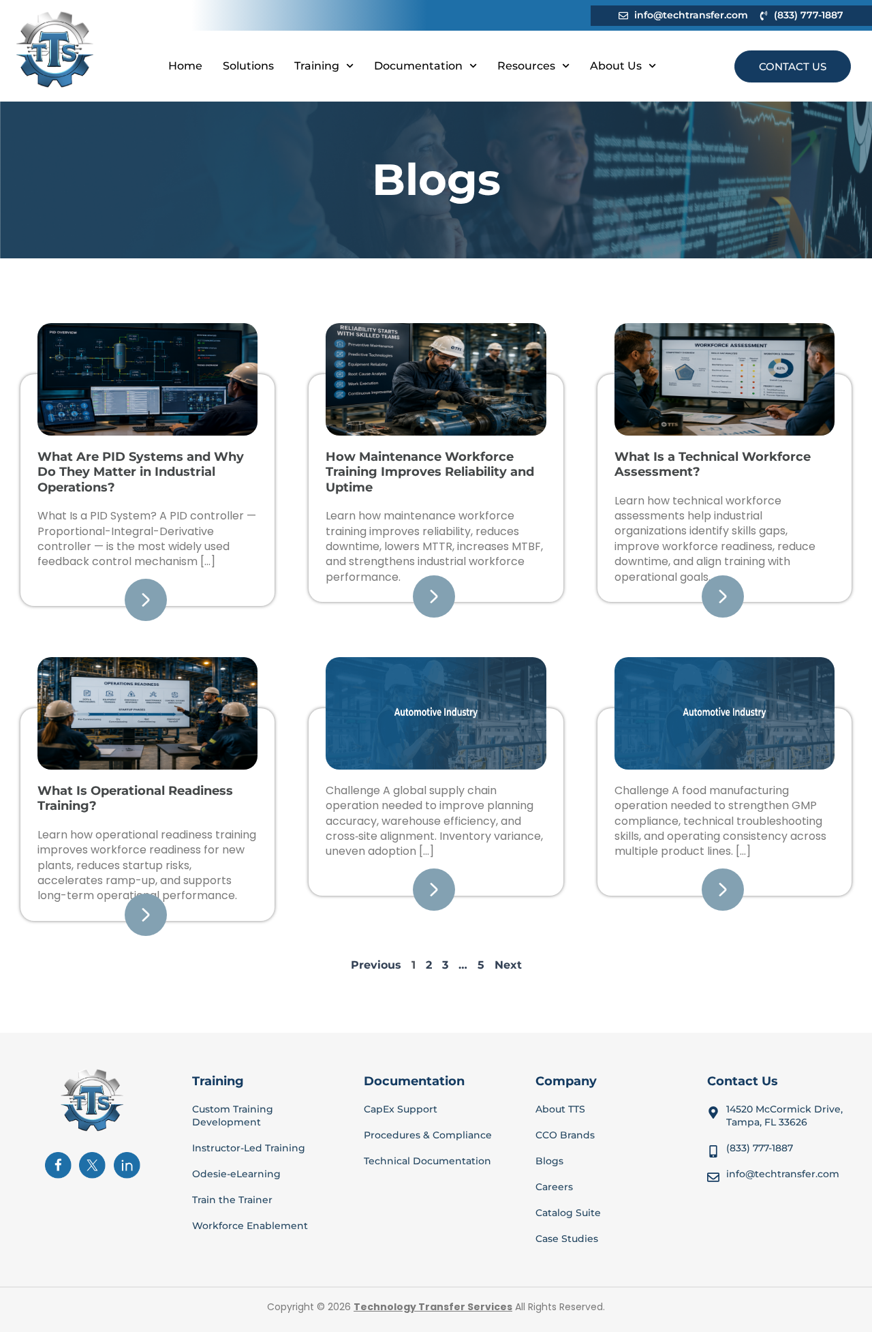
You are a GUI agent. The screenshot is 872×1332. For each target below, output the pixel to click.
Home (185, 65)
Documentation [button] (418, 65)
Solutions (248, 65)
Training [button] (316, 65)
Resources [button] (526, 65)
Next (508, 964)
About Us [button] (616, 65)
